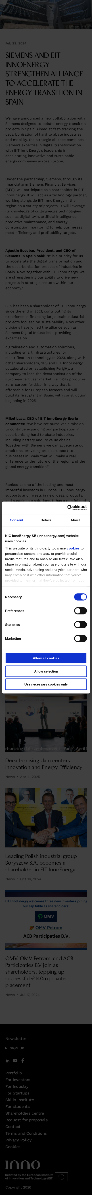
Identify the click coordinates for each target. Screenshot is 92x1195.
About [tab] (75, 520)
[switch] (80, 610)
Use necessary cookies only (46, 684)
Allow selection (46, 671)
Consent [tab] (16, 520)
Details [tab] (46, 520)
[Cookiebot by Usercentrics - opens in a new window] (67, 508)
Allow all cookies (46, 658)
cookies (73, 548)
